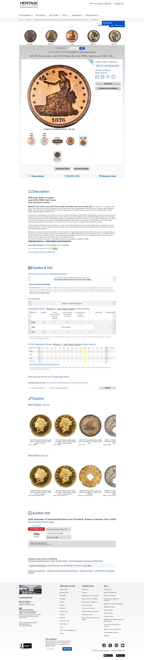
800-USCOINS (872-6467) (28, 622)
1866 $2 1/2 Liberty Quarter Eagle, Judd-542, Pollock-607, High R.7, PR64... (115, 441)
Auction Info (72, 176)
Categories (25, 15)
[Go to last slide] (29, 430)
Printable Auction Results (108, 88)
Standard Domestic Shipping (39, 561)
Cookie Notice (109, 616)
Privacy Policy (108, 613)
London (62, 614)
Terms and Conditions (36, 571)
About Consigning (110, 592)
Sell (65, 15)
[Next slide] (123, 37)
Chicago (62, 599)
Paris (61, 627)
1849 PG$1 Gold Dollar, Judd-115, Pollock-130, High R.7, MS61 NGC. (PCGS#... (90, 492)
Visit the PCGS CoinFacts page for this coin (44, 364)
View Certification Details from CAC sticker (41, 252)
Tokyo (62, 633)
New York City (64, 621)
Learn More (87, 566)
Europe (62, 605)
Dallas (62, 602)
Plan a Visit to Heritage (90, 599)
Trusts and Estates (88, 608)
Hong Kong (64, 611)
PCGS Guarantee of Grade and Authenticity (86, 561)
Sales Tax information (59, 561)
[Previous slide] (20, 37)
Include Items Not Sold (38, 388)
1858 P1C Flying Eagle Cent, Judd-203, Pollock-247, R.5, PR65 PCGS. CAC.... (90, 441)
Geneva (62, 608)
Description (38, 176)
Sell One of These (62, 168)
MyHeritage (107, 22)
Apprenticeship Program (90, 596)
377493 (65, 245)
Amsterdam (64, 589)
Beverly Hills (64, 592)
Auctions (40, 15)
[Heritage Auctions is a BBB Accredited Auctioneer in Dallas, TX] (25, 646)
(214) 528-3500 (24, 624)
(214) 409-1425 (27, 626)
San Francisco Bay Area (68, 630)
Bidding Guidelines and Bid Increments (62, 571)
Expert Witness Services (90, 611)
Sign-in (30, 44)
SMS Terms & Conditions (112, 629)
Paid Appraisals (87, 605)
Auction (102, 25)
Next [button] (88, 97)
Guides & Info (108, 176)
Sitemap (106, 636)
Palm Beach (64, 624)
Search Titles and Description (59, 388)
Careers (84, 592)
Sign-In (100, 3)
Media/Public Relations (89, 602)
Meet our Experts (110, 596)
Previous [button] (26, 97)
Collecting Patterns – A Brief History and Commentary (49, 241)
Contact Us (119, 3)
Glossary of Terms (86, 571)
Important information (37, 566)
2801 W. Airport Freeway (27, 611)
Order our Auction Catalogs (113, 604)
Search (107, 388)
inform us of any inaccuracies (39, 293)
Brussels (63, 596)
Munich (62, 618)
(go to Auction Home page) (41, 522)
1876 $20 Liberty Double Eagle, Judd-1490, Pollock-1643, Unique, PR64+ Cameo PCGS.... (65, 441)
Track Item (108, 84)
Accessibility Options (111, 632)
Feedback (107, 599)
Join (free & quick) (88, 52)
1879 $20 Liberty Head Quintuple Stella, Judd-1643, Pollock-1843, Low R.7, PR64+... (40, 441)
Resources (91, 15)
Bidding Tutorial (109, 607)
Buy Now (53, 15)
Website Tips (108, 610)
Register (108, 3)
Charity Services (87, 614)
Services (76, 15)
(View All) (46, 405)
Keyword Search (117, 25)
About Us (85, 589)
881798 (53, 245)
